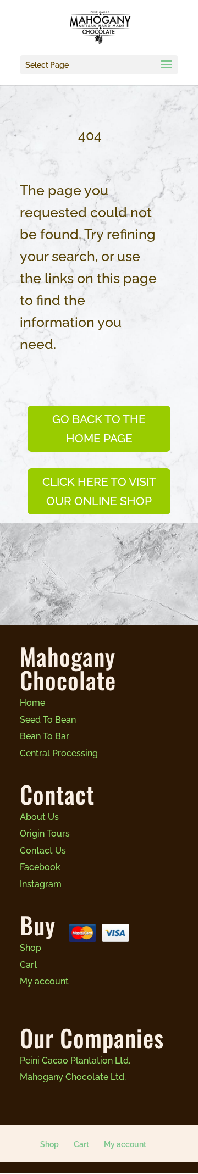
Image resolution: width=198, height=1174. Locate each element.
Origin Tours (45, 833)
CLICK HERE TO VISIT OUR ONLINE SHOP (99, 491)
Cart (28, 965)
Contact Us (43, 850)
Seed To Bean (48, 720)
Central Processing (59, 753)
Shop (30, 948)
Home (32, 702)
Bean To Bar (44, 736)
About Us (39, 817)
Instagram (41, 884)
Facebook (40, 867)
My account (44, 981)
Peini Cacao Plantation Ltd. (75, 1060)
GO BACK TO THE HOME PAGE (99, 429)
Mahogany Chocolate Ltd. (73, 1077)
